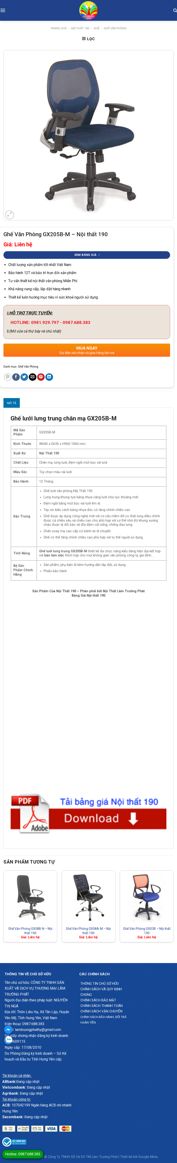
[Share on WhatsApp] (8, 377)
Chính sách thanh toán (101, 1006)
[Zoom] (9, 214)
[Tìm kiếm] (175, 10)
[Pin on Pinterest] (41, 377)
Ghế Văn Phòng (115, 28)
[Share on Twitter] (24, 377)
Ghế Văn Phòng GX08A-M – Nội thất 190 (88, 931)
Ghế (96, 28)
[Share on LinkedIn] (49, 377)
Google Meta (148, 1157)
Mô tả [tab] (11, 403)
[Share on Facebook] (16, 377)
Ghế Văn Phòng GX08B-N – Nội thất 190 (30, 931)
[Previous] (3, 908)
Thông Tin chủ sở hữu (99, 984)
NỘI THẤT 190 (80, 28)
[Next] (173, 908)
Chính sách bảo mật (98, 1000)
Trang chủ (58, 28)
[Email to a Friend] (32, 377)
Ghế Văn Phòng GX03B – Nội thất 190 (147, 931)
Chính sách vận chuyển (101, 1011)
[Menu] (3, 10)
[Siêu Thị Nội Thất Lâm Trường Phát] (88, 10)
